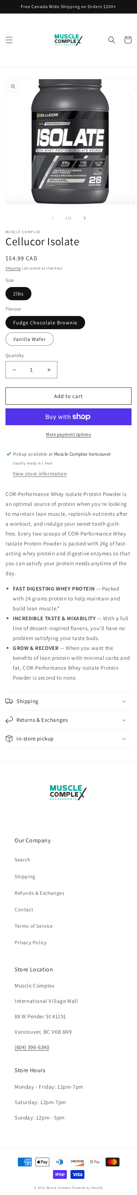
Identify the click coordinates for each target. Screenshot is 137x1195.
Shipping (13, 268)
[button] (9, 40)
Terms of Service (34, 926)
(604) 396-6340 (32, 1047)
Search (23, 859)
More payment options (68, 434)
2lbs (18, 293)
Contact (24, 909)
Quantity (14, 355)
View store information (40, 473)
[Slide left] (53, 218)
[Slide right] (85, 218)
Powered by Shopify (87, 1187)
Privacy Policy (30, 942)
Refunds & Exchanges (39, 893)
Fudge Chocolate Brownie (45, 322)
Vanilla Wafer (29, 339)
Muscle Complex (58, 1187)
